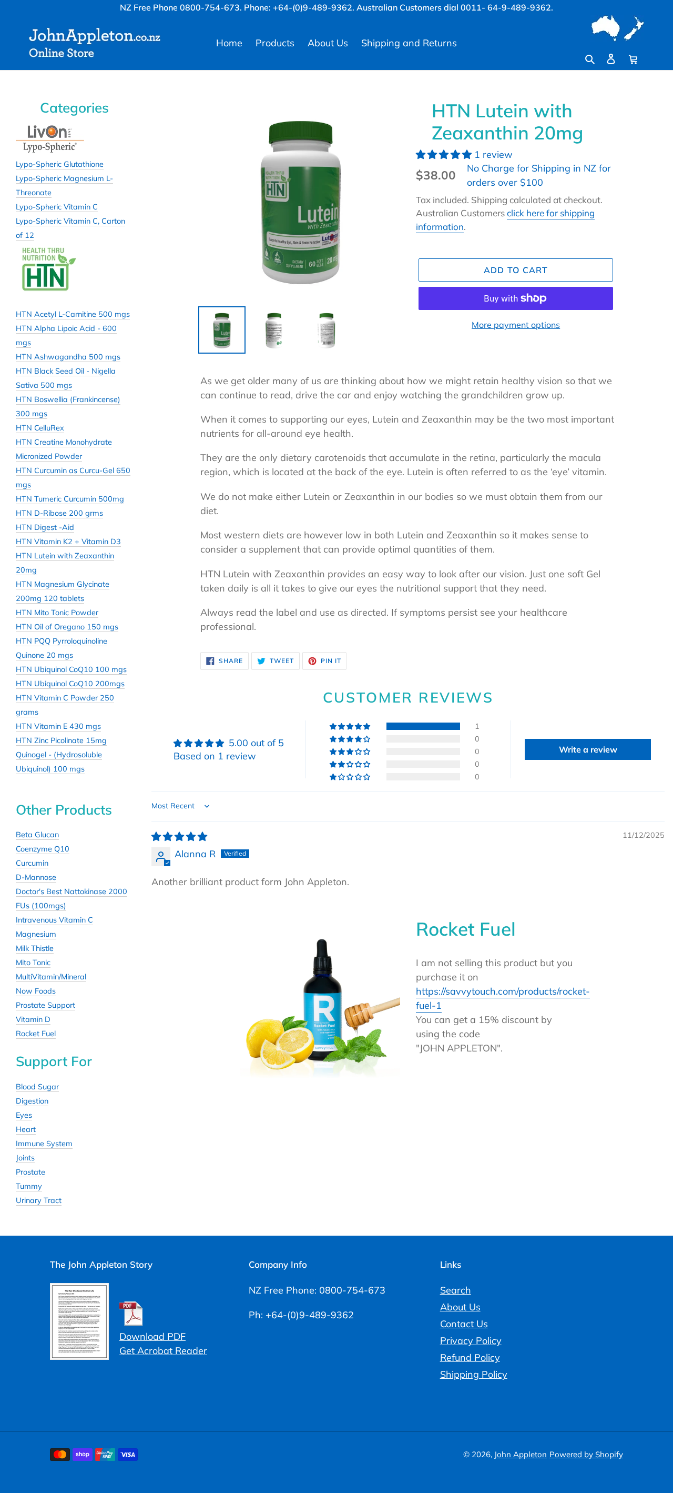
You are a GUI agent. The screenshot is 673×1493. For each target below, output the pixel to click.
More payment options (516, 324)
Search (455, 1290)
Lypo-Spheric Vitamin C (57, 207)
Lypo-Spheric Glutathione (60, 164)
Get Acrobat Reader (163, 1351)
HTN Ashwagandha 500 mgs (68, 357)
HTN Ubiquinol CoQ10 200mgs (70, 683)
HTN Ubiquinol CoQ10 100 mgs (71, 669)
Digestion (32, 1101)
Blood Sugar (37, 1086)
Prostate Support (45, 1005)
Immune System (44, 1143)
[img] (179, 836)
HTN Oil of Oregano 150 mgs (67, 627)
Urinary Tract (39, 1200)
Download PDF (152, 1336)
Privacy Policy (471, 1341)
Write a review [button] (588, 749)
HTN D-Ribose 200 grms (59, 513)
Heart (26, 1129)
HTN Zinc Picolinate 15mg (61, 740)
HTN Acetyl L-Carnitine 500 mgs (73, 314)
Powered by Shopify (586, 1454)
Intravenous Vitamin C (54, 920)
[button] (445, 154)
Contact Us (464, 1324)
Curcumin (32, 863)
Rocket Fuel (36, 1033)
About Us (460, 1307)
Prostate (30, 1172)
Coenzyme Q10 (42, 849)
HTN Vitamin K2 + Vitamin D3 (68, 541)
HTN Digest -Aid (45, 527)
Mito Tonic (33, 962)
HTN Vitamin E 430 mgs (58, 726)
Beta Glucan (37, 834)
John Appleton (520, 1454)
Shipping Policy (473, 1374)
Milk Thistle (35, 948)
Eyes (24, 1115)
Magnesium (36, 934)
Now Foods (36, 991)
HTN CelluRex (40, 428)
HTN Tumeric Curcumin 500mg (70, 499)
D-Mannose (36, 877)
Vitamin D (33, 1019)
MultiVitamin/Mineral (51, 976)
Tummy (29, 1186)
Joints (25, 1158)
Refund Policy (470, 1357)
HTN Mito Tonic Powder (57, 612)
